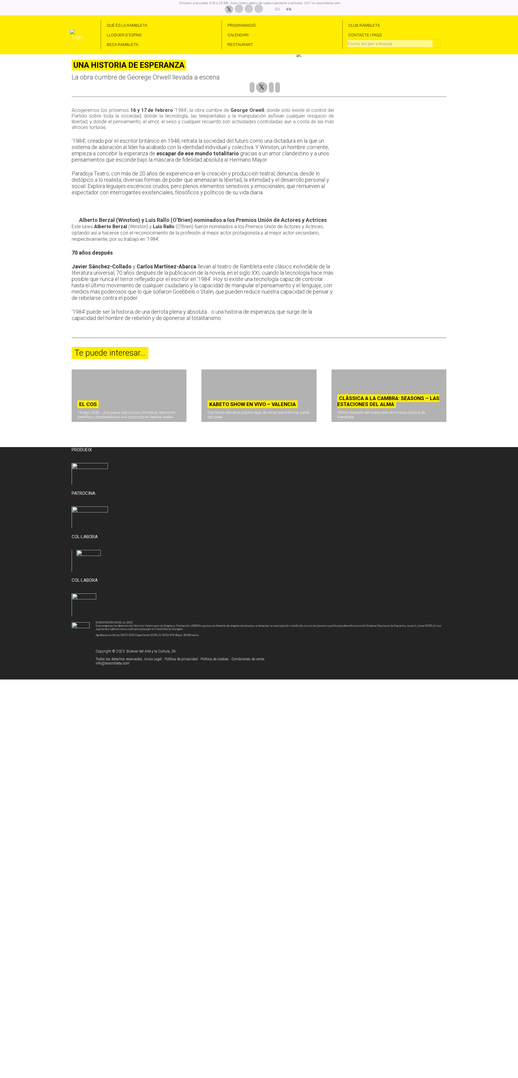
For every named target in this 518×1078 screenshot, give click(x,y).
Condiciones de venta (247, 659)
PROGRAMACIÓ (242, 25)
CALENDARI (238, 34)
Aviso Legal (153, 659)
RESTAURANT (240, 44)
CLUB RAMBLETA (364, 25)
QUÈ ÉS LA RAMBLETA (127, 25)
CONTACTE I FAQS (365, 34)
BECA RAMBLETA (122, 44)
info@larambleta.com (113, 663)
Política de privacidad (181, 659)
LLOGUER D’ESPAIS (124, 34)
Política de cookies (215, 659)
